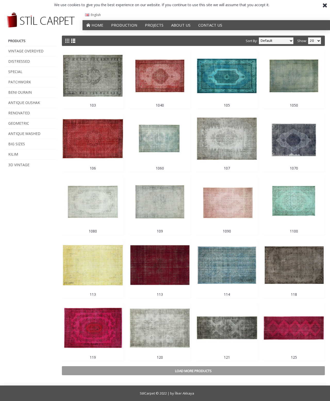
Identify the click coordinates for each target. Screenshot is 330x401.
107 (227, 168)
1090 (227, 231)
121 (227, 357)
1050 (294, 105)
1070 (294, 168)
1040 (160, 105)
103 (93, 105)
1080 (93, 231)
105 (227, 105)
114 (227, 294)
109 (160, 231)
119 (93, 357)
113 (93, 294)
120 (160, 357)
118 (294, 294)
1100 (294, 231)
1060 (160, 168)
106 (93, 168)
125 (294, 357)
